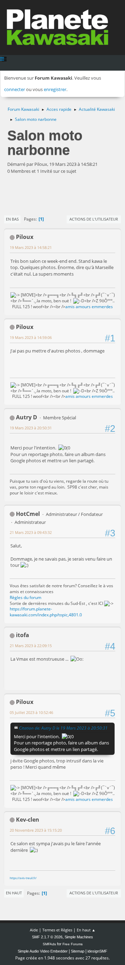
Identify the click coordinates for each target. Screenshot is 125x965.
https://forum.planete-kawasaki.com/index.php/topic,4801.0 (46, 612)
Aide (34, 929)
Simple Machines (79, 937)
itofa (22, 635)
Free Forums (72, 944)
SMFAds (49, 944)
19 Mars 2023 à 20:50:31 (31, 427)
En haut (14, 892)
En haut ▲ (86, 929)
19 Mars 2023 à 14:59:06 (31, 337)
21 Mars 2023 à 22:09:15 (31, 645)
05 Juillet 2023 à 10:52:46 (31, 712)
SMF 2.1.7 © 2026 (47, 937)
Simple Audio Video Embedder (43, 951)
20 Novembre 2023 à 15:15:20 (36, 830)
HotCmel (28, 514)
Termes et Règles (57, 929)
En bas (12, 219)
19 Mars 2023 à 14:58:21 (31, 247)
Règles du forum (25, 597)
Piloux (24, 237)
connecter (14, 89)
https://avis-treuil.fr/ (23, 878)
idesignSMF (97, 951)
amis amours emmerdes (89, 307)
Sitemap (77, 951)
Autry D (26, 417)
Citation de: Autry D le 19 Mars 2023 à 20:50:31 (63, 728)
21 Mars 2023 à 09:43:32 (31, 532)
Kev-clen (27, 819)
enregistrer (55, 89)
